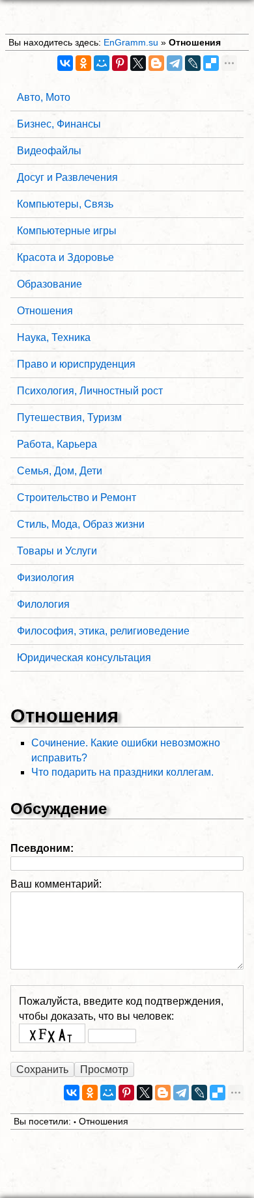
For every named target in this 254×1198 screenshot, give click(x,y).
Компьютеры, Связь (65, 204)
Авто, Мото (43, 97)
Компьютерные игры (67, 230)
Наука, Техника (54, 337)
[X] (138, 63)
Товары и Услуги (57, 550)
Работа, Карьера (57, 444)
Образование (49, 284)
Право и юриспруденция (76, 364)
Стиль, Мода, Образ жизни (81, 524)
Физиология (45, 577)
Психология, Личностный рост (90, 390)
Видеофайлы (49, 150)
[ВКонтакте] (65, 63)
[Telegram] (174, 63)
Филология (43, 604)
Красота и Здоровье (65, 257)
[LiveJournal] (193, 63)
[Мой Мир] (101, 63)
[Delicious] (211, 63)
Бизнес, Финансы (59, 123)
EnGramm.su (131, 42)
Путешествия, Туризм (69, 417)
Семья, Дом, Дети (59, 470)
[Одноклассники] (83, 63)
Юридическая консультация (84, 657)
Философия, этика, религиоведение (103, 630)
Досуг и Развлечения (67, 177)
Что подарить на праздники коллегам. (122, 772)
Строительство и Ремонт (76, 497)
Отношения (195, 42)
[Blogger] (156, 63)
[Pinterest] (120, 63)
